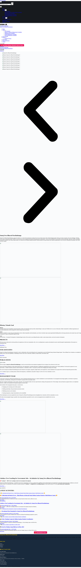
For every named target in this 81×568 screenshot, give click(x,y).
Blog (15, 497)
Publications (4, 39)
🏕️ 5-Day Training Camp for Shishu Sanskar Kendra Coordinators (16, 519)
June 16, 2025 (11, 497)
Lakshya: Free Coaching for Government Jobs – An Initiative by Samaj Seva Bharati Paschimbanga (24, 503)
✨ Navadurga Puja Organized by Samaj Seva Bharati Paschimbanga (17, 511)
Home (3, 28)
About (3, 29)
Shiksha (15, 505)
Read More (2, 355)
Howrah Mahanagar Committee (11, 35)
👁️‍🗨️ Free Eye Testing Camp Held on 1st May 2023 (12, 527)
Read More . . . (3, 345)
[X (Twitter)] (6, 24)
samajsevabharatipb (4, 497)
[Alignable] (5, 24)
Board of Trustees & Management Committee (13, 32)
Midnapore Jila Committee (10, 33)
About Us (2, 544)
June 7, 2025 (11, 505)
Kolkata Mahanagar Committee (10, 34)
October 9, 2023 (12, 521)
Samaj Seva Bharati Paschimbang (6, 26)
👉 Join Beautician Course (40, 532)
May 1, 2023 (11, 529)
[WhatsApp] (3, 24)
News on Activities (5, 40)
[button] (40, 111)
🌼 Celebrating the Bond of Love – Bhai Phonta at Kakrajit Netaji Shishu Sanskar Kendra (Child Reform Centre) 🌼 (28, 495)
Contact (3, 41)
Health (15, 529)
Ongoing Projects (8, 38)
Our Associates (5, 36)
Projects (3, 37)
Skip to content (3, 0)
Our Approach (7, 31)
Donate (1, 545)
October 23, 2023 (12, 513)
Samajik (17, 513)
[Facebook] (0, 24)
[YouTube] (2, 24)
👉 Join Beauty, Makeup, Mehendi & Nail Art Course (12, 45)
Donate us (2, 46)
